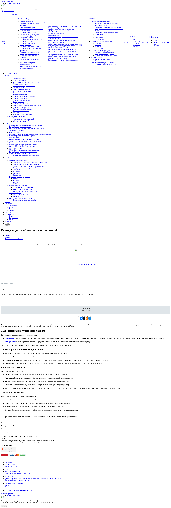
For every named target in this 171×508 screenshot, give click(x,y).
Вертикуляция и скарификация (101, 41)
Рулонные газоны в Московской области (18, 490)
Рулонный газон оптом (56, 33)
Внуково (98, 46)
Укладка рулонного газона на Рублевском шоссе (29, 166)
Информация (153, 37)
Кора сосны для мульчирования (30, 66)
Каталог (15, 15)
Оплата (135, 46)
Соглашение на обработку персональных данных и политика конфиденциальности (33, 478)
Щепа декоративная (26, 68)
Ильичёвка (98, 43)
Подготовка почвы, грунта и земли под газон (63, 51)
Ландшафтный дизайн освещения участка (62, 56)
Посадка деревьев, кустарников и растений (62, 49)
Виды (7, 485)
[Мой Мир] (89, 318)
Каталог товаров (10, 487)
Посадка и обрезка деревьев (100, 50)
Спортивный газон (26, 20)
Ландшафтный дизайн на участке (59, 28)
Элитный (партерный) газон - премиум (26, 82)
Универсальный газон (27, 27)
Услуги (47, 23)
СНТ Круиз (99, 48)
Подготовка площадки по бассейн (102, 63)
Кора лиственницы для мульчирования (27, 63)
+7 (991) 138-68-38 (13, 3)
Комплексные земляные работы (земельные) (63, 60)
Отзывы (126, 42)
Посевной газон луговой (28, 55)
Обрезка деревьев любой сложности (107, 55)
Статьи (155, 40)
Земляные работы (97, 57)
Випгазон (23, 57)
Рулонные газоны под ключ (100, 22)
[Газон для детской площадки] (85, 264)
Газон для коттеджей (27, 41)
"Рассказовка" (99, 39)
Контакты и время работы (13, 471)
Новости (156, 46)
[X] (84, 318)
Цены (85, 42)
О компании (134, 36)
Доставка (136, 45)
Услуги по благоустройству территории (18, 473)
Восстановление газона (56, 42)
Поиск (7, 225)
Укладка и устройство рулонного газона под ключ (65, 46)
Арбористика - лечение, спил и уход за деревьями (65, 44)
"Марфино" (99, 38)
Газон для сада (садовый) (28, 43)
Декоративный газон (27, 38)
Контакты (145, 42)
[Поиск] (36, 9)
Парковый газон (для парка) (29, 59)
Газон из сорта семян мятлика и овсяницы (27, 105)
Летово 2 (98, 45)
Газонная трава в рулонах (28, 32)
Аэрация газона (53, 35)
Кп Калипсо (99, 34)
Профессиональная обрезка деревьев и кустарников (26, 128)
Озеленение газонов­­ (55, 53)
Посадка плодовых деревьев (104, 54)
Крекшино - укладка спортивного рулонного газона (106, 24)
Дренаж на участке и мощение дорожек (61, 40)
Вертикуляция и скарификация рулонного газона (64, 26)
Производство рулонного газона (59, 47)
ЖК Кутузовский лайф (102, 59)
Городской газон (25, 30)
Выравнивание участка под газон (59, 58)
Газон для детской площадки (29, 54)
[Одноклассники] (87, 318)
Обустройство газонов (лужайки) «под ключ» (63, 55)
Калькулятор (165, 42)
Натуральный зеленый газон (29, 34)
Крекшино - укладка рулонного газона (108, 27)
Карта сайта (9, 476)
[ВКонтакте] (81, 318)
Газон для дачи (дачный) (28, 36)
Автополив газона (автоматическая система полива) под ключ (30, 134)
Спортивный (9, 338)
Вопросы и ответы (11, 466)
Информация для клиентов (14, 483)
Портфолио (91, 18)
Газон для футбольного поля (29, 46)
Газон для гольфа (25, 45)
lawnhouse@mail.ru (7, 1)
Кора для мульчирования (24, 61)
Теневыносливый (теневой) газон (31, 29)
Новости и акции (10, 464)
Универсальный (10, 342)
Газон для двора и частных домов (31, 39)
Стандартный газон (26, 22)
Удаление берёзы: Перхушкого (105, 52)
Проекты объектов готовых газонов (17, 480)
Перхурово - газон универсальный (106, 32)
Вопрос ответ (155, 43)
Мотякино (98, 36)
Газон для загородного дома (29, 52)
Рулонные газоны (4, 42)
